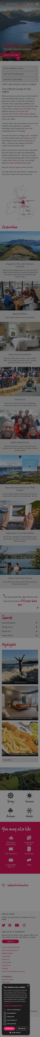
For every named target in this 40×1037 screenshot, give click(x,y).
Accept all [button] (9, 1028)
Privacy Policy (7, 1003)
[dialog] (20, 518)
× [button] (27, 985)
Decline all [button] (22, 1028)
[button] (16, 1005)
